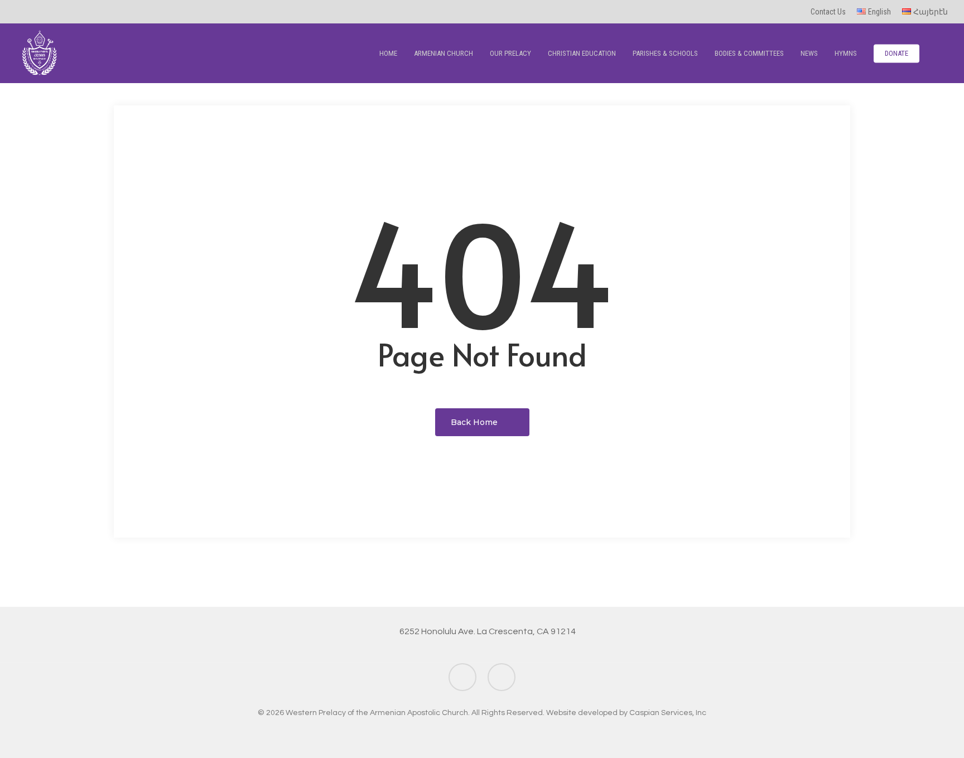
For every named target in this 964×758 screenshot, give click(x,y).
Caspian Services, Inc (667, 713)
